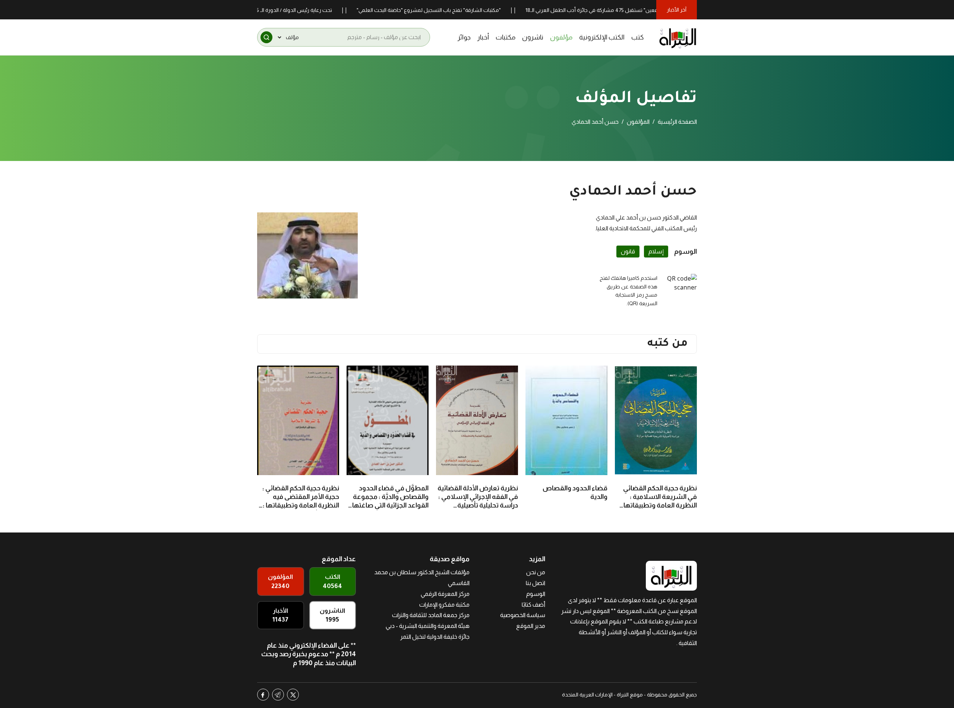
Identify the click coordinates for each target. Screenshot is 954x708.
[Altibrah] (678, 37)
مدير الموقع (530, 626)
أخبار (483, 37)
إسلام (656, 251)
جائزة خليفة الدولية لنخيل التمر (435, 636)
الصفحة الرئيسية (677, 121)
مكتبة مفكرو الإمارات (444, 604)
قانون (628, 251)
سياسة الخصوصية (522, 615)
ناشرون (532, 37)
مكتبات (505, 37)
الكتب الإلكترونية (602, 37)
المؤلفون (638, 121)
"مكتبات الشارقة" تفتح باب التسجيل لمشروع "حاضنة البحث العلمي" (455, 10)
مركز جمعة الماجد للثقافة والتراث (431, 615)
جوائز (464, 37)
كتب (637, 37)
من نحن (535, 572)
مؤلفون (561, 37)
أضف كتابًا (533, 604)
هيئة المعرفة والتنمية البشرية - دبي (428, 626)
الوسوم (535, 594)
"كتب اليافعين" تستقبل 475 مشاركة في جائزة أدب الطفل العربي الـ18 (627, 10)
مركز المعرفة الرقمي (445, 594)
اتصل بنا (535, 583)
